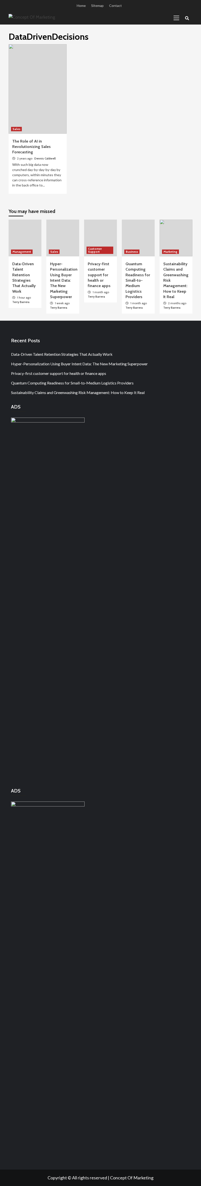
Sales (16, 129)
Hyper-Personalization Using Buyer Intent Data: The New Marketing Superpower (63, 280)
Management (22, 251)
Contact (115, 5)
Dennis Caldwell (45, 158)
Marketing (170, 251)
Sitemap (97, 5)
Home (81, 5)
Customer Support (95, 250)
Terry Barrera (20, 302)
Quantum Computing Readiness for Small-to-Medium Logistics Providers (138, 280)
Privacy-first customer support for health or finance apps (99, 275)
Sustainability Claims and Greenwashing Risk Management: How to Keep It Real (78, 392)
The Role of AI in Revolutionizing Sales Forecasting (31, 147)
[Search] (187, 18)
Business (132, 251)
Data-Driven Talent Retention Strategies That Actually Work (62, 354)
